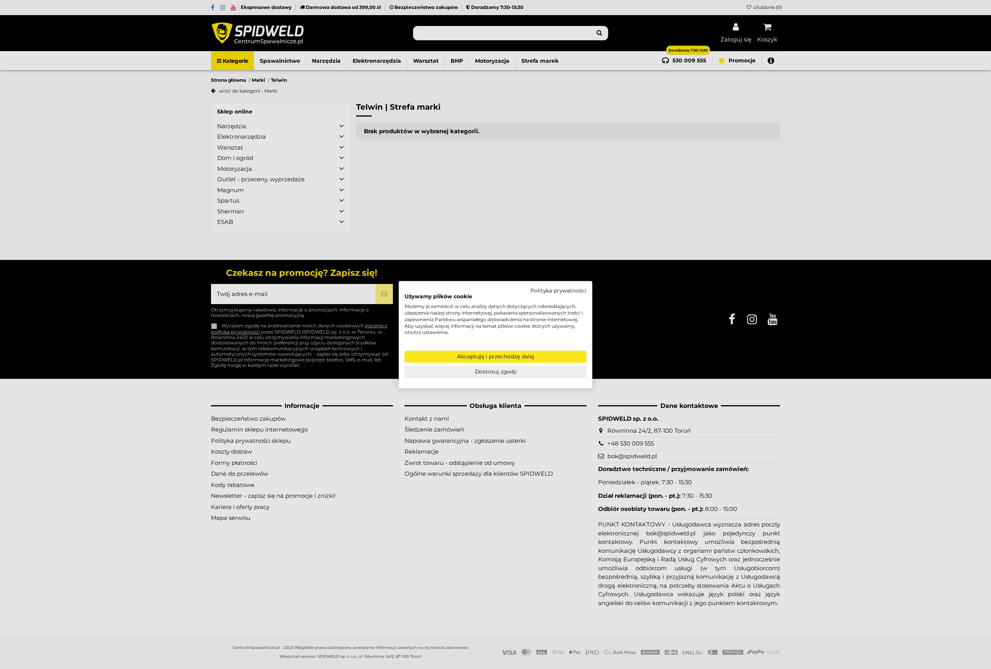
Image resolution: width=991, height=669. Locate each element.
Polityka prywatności (558, 290)
